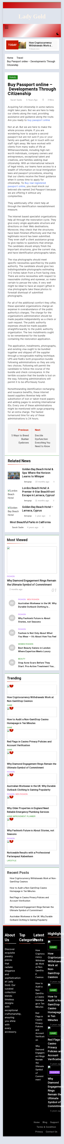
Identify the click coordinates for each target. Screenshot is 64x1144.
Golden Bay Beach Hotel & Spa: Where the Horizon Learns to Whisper (37, 473)
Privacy (39, 1132)
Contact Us (51, 1132)
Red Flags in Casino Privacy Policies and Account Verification (39, 1026)
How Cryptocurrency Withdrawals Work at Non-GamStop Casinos (40, 44)
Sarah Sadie (16, 100)
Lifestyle (11, 861)
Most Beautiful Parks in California (30, 522)
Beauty (21, 659)
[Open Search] (52, 34)
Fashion (11, 576)
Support (54, 1122)
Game (9, 705)
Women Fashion (25, 644)
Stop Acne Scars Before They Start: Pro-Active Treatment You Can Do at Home (36, 666)
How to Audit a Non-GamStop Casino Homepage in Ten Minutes (56, 1008)
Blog (45, 1122)
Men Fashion (33, 599)
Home (37, 1122)
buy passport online (38, 120)
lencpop (28, 481)
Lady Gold (32, 16)
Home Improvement (16, 816)
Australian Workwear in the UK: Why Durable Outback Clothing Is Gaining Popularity (37, 607)
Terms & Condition (46, 1127)
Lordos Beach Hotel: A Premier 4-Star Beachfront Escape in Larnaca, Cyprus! (38, 492)
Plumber (31, 816)
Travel (13, 77)
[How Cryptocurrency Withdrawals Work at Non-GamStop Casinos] (22, 45)
